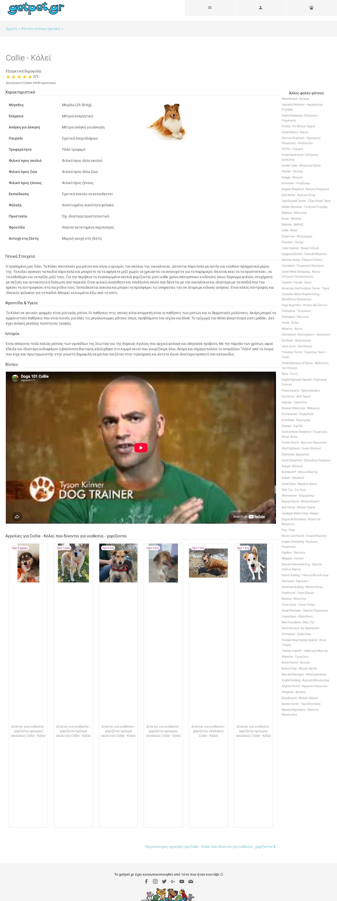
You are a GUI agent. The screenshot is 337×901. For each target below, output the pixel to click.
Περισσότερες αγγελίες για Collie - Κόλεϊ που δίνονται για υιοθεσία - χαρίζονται (209, 847)
